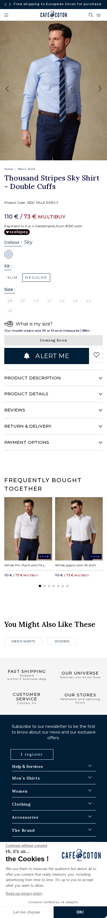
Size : (9, 289)
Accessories (25, 817)
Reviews (14, 410)
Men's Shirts (26, 169)
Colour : (13, 242)
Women (61, 641)
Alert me (51, 356)
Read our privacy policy (24, 894)
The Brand (23, 830)
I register (32, 754)
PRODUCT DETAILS (26, 393)
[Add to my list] (96, 355)
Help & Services (27, 766)
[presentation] (5, 4)
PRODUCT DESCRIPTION (32, 378)
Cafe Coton (53, 15)
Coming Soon (53, 340)
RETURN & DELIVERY (27, 426)
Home (8, 169)
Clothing (21, 804)
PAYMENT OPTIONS (26, 442)
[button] (100, 88)
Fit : (8, 266)
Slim (12, 277)
